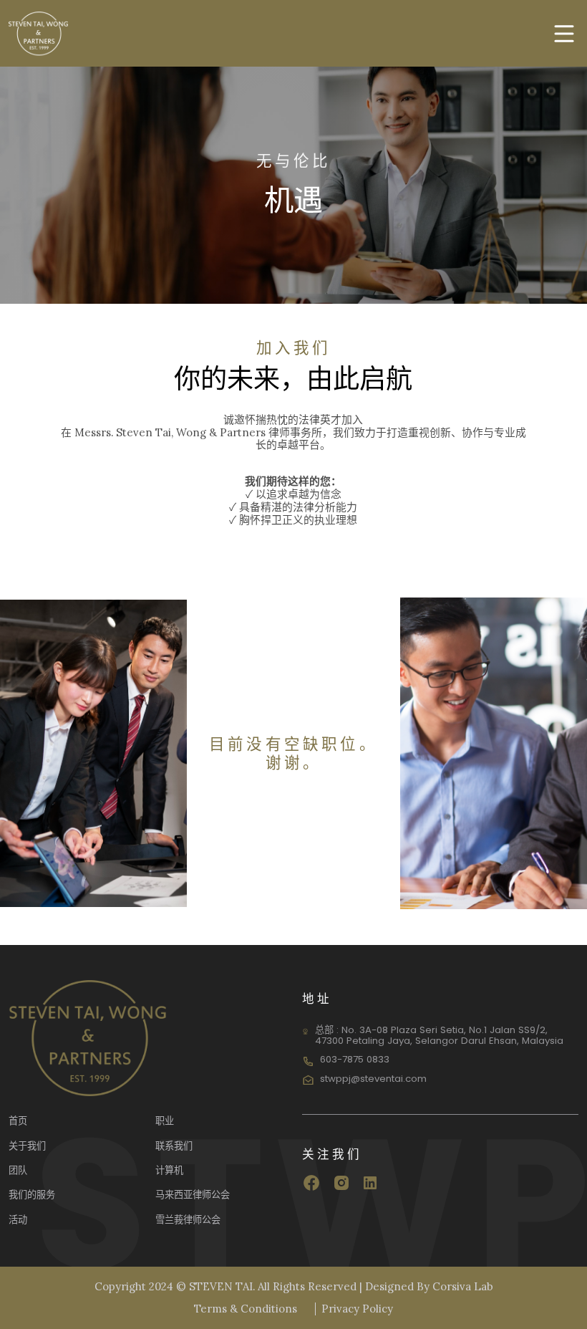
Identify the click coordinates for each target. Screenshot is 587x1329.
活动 (18, 1220)
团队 (18, 1170)
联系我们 (174, 1146)
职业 (164, 1121)
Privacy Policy (356, 1308)
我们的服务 (32, 1194)
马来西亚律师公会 (192, 1194)
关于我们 (27, 1146)
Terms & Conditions (245, 1308)
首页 (18, 1121)
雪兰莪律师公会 (187, 1220)
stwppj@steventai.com (373, 1078)
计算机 (169, 1170)
